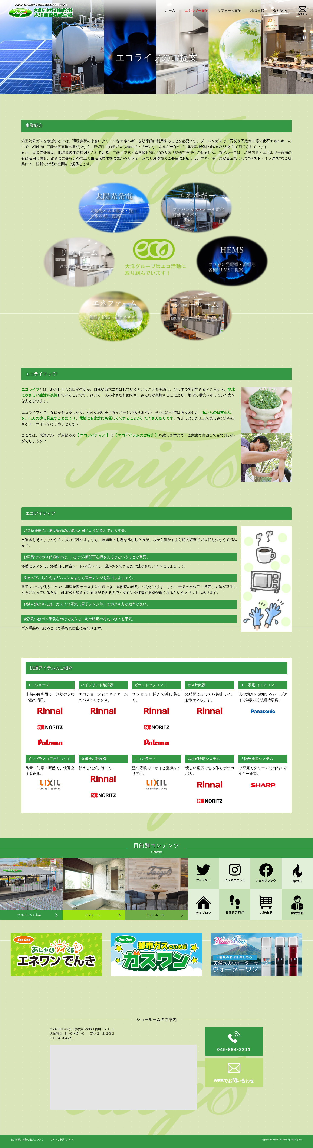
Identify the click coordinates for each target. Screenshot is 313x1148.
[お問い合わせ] (302, 10)
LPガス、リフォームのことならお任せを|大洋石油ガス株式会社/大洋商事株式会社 (40, 10)
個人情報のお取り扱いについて (27, 1139)
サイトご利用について (62, 1139)
